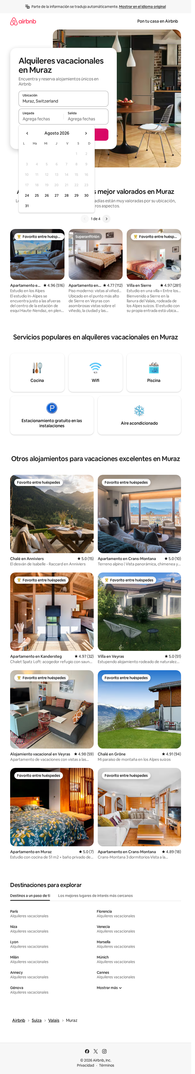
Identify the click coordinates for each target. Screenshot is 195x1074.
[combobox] (63, 101)
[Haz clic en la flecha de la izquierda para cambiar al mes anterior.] (27, 133)
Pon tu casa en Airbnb (157, 21)
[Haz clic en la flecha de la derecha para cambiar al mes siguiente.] (85, 133)
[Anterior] (85, 219)
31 (27, 206)
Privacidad (85, 1065)
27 (57, 195)
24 (27, 195)
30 (86, 195)
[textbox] (41, 119)
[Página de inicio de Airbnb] (23, 21)
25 (37, 195)
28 (66, 195)
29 (76, 195)
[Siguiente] (106, 219)
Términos (106, 1065)
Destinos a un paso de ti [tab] (30, 895)
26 (47, 195)
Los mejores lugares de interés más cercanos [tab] (95, 895)
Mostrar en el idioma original (142, 6)
